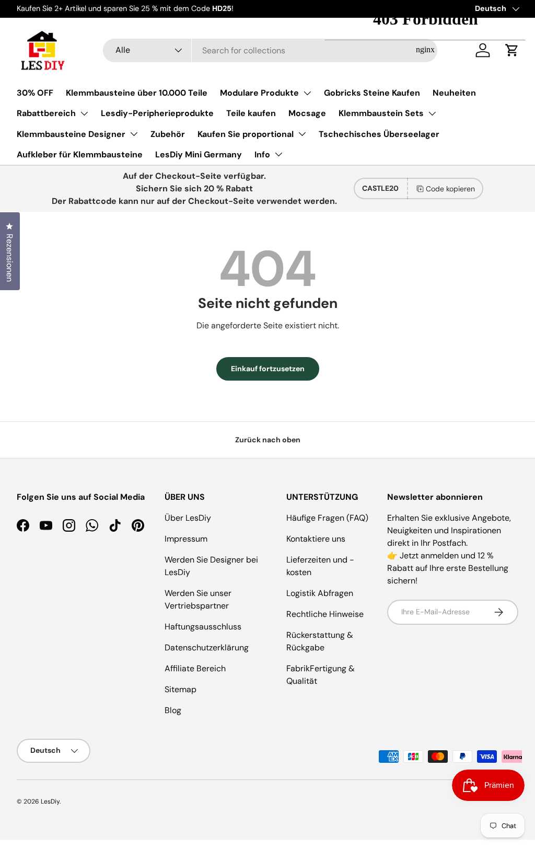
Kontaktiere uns (315, 538)
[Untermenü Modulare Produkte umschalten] (307, 93)
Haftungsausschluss (203, 626)
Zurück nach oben (267, 439)
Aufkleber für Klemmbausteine (80, 154)
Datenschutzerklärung (207, 647)
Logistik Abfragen (319, 593)
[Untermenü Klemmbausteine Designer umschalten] (133, 134)
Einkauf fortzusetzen (268, 368)
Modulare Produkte (259, 92)
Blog (173, 710)
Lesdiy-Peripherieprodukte (157, 113)
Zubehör (167, 134)
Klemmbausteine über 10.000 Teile (136, 92)
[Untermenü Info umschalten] (278, 154)
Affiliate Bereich (195, 668)
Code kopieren (450, 188)
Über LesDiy (188, 517)
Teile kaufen (251, 113)
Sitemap (180, 689)
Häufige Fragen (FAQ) (327, 517)
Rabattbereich (46, 113)
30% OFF (35, 92)
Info (262, 154)
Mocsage (307, 113)
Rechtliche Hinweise (325, 614)
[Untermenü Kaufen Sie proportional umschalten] (302, 134)
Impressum (186, 538)
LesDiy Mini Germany (198, 154)
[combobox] (270, 50)
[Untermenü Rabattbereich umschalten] (84, 113)
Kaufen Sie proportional (245, 134)
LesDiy (50, 801)
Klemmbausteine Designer (71, 134)
